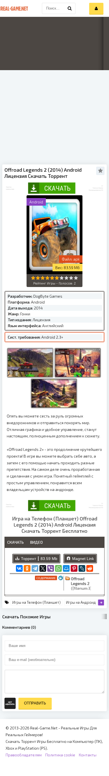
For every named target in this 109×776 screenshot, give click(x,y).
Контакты (87, 754)
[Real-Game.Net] (14, 8)
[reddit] (89, 568)
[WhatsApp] (58, 568)
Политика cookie (60, 754)
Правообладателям (24, 754)
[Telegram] (35, 568)
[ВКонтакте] (19, 568)
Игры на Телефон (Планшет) (36, 602)
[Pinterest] (74, 568)
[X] (42, 568)
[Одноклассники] (27, 568)
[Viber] (50, 568)
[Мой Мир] (66, 568)
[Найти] (69, 8)
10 (76, 277)
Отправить (35, 703)
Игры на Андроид (81, 602)
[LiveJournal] (82, 568)
